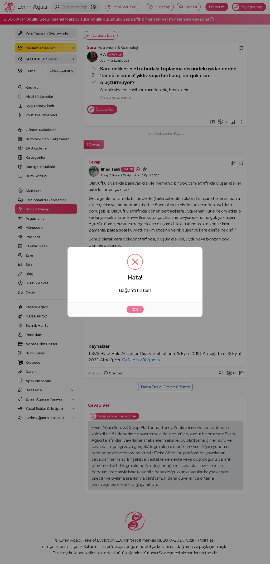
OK (135, 309)
